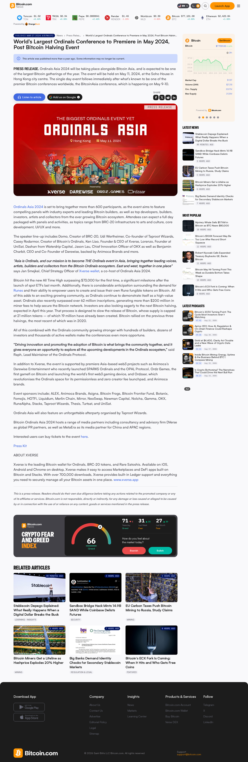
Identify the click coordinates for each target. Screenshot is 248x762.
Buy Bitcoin (172, 716)
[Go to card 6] (218, 117)
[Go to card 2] (203, 117)
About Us (94, 705)
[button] (78, 97)
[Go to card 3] (207, 117)
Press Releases (74, 35)
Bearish (134, 550)
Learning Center (137, 716)
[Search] (205, 5)
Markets (132, 710)
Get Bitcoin (224, 40)
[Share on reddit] (168, 97)
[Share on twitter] (162, 97)
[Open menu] (238, 6)
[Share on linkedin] (174, 97)
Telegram (208, 705)
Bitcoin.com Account (178, 705)
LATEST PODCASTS (193, 306)
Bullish (160, 550)
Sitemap (94, 733)
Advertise (94, 716)
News (60, 35)
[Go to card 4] (211, 117)
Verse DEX (171, 722)
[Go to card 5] (214, 117)
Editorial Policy (98, 722)
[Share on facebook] (156, 97)
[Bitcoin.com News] (21, 6)
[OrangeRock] (32, 24)
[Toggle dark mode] (195, 5)
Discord (208, 716)
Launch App (222, 6)
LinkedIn (208, 722)
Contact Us (96, 710)
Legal (92, 728)
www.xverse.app (126, 479)
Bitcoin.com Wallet (176, 710)
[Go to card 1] (199, 117)
